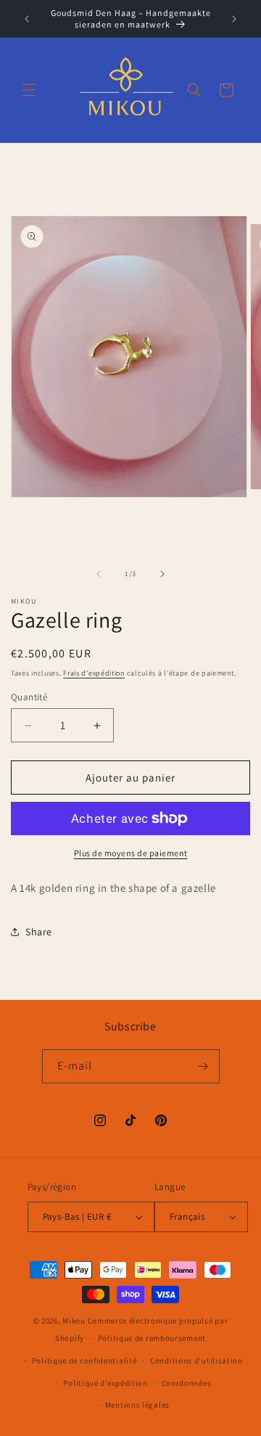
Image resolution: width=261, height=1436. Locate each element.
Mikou (74, 1321)
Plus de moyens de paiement (131, 853)
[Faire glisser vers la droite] (162, 574)
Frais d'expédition (94, 673)
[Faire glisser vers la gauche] (99, 574)
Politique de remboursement (152, 1338)
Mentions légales (137, 1405)
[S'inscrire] (203, 1066)
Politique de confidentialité (84, 1360)
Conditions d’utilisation (196, 1360)
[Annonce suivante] (234, 19)
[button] (29, 90)
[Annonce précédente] (27, 19)
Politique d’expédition (105, 1383)
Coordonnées (187, 1383)
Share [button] (38, 931)
